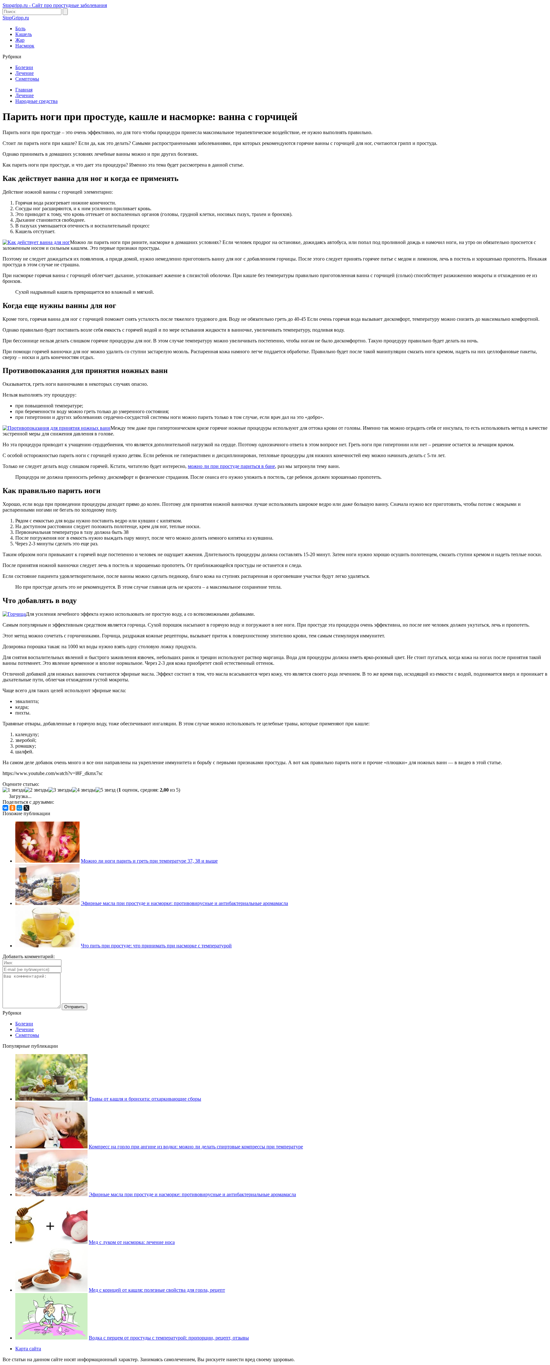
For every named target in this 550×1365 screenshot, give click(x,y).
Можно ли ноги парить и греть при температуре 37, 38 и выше (149, 861)
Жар (20, 40)
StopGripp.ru (16, 17)
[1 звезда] (14, 790)
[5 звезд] (105, 790)
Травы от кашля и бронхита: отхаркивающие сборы (145, 1099)
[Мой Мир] (19, 808)
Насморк (24, 45)
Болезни (24, 67)
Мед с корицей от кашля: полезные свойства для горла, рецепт (157, 1290)
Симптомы (27, 79)
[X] (26, 808)
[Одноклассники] (12, 808)
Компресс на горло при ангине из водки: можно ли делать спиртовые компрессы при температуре (196, 1146)
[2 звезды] (36, 790)
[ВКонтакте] (5, 808)
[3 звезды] (60, 790)
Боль (20, 28)
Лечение (24, 73)
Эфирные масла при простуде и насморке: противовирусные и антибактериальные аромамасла (184, 903)
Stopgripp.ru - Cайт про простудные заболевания (55, 5)
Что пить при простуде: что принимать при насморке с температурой (156, 945)
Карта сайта (28, 1348)
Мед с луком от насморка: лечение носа (132, 1242)
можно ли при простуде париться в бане (231, 466)
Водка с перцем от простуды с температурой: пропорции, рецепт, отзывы (169, 1337)
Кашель (23, 34)
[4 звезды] (83, 790)
